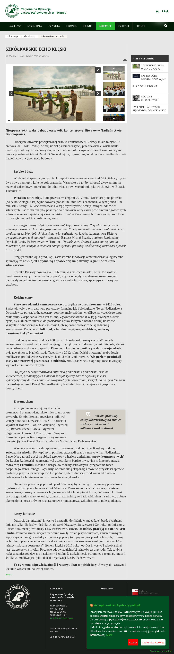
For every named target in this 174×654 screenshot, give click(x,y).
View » (9, 574)
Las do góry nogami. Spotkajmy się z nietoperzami (153, 79)
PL (157, 11)
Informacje (12, 36)
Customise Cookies (153, 642)
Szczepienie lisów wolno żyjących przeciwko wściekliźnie (152, 70)
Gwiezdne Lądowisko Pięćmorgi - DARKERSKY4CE (149, 108)
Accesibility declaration (161, 651)
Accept (133, 642)
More (109, 634)
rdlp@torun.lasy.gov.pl (61, 617)
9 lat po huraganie (145, 86)
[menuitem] (14, 26)
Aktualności (29, 36)
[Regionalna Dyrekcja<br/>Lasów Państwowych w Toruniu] (12, 11)
